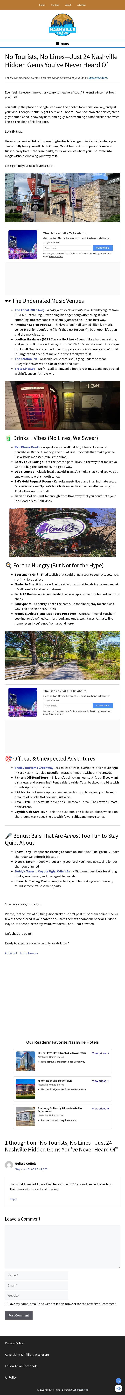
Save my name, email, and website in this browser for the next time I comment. (63, 1304)
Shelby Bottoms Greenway (34, 768)
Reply (13, 1199)
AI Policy (11, 1377)
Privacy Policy (14, 1343)
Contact (55, 5)
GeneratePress (80, 1389)
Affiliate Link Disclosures (21, 953)
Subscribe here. (98, 78)
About (68, 5)
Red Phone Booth (27, 447)
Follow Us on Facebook (21, 1366)
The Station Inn (26, 359)
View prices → (100, 1053)
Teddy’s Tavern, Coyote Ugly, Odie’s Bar (43, 871)
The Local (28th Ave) (29, 310)
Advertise (81, 5)
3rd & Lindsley (25, 369)
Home (42, 5)
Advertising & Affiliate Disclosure (27, 1354)
